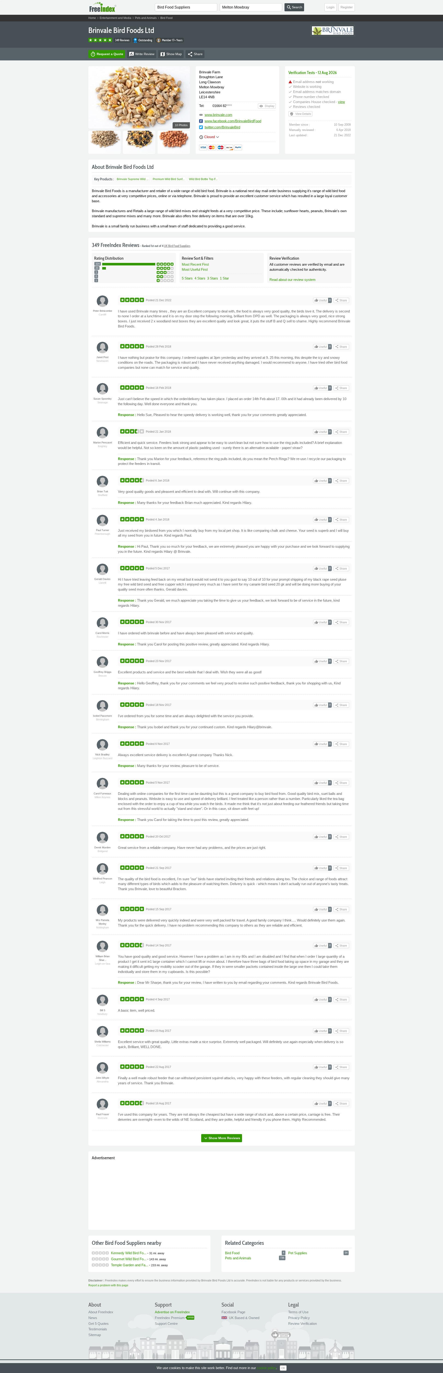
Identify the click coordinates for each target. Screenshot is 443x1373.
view (341, 102)
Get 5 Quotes (98, 1323)
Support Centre (166, 1323)
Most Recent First (195, 264)
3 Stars (212, 278)
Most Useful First (195, 269)
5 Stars (187, 278)
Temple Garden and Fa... (129, 1265)
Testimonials (97, 1329)
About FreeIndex (100, 1312)
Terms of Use (298, 1312)
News (92, 1318)
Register (347, 7)
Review (141, 54)
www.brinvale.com (218, 115)
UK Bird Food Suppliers (177, 246)
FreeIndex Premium (170, 1318)
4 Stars (200, 278)
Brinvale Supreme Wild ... (132, 179)
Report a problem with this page (108, 1285)
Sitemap (94, 1335)
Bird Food (166, 18)
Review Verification (302, 1323)
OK (283, 1368)
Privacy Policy (299, 1318)
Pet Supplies (297, 1253)
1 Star (224, 278)
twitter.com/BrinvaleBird (222, 127)
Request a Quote (106, 54)
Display (266, 106)
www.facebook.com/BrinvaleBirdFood (233, 121)
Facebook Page (233, 1312)
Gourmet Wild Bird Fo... (128, 1259)
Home (92, 18)
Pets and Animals (146, 18)
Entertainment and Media (115, 18)
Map (171, 54)
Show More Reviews (221, 1138)
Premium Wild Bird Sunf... (169, 179)
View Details (300, 114)
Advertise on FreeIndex (172, 1312)
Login (330, 7)
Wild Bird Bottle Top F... (203, 179)
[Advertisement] (221, 1194)
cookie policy (266, 1368)
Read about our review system (292, 280)
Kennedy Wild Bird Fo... (128, 1253)
